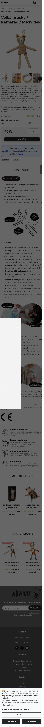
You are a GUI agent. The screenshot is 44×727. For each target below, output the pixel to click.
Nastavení (21, 715)
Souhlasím (31, 722)
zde (11, 705)
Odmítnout (11, 722)
